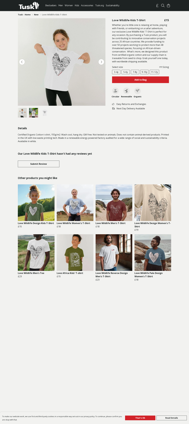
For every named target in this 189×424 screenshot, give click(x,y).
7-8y (135, 72)
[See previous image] (22, 62)
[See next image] (101, 62)
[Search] (163, 5)
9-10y (144, 72)
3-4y (116, 72)
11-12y (154, 72)
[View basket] (168, 5)
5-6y (125, 72)
